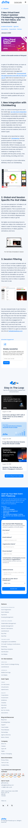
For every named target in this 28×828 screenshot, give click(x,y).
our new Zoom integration (18, 112)
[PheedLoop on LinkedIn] (3, 805)
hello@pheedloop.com (15, 331)
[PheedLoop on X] (12, 805)
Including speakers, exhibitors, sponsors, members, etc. (11, 561)
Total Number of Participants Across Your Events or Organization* (13, 558)
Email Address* (7, 537)
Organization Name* (8, 544)
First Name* (6, 530)
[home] (5, 2)
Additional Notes (7, 570)
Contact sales (18, 2)
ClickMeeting (15, 138)
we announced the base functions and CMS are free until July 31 (14, 75)
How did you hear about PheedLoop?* (10, 579)
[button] (25, 2)
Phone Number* (7, 551)
